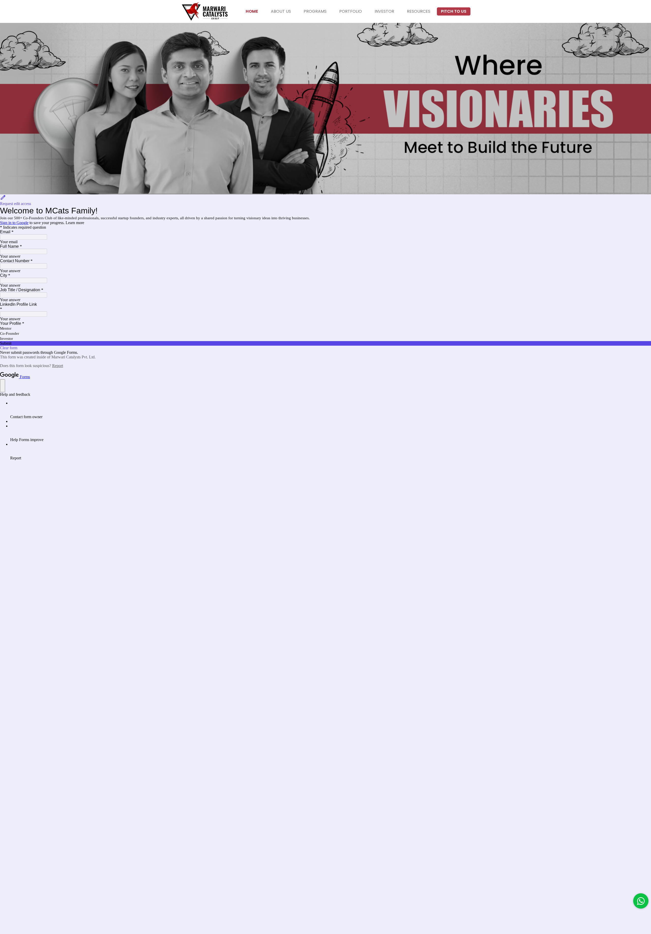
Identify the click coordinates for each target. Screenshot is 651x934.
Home (252, 11)
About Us (281, 11)
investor (384, 11)
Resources (418, 11)
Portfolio (350, 11)
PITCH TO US (453, 11)
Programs (315, 11)
